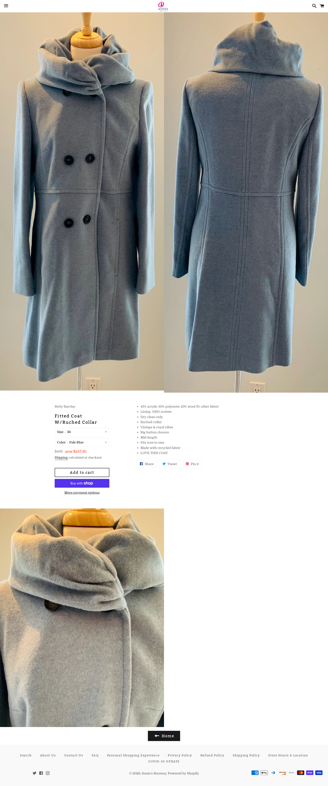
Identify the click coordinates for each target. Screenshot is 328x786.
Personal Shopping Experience (133, 755)
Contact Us (73, 755)
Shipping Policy (246, 755)
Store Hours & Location (288, 755)
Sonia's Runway (154, 773)
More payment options (82, 492)
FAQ (95, 755)
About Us (48, 755)
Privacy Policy (180, 755)
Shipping (61, 457)
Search (26, 755)
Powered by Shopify (183, 773)
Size (60, 432)
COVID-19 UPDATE (164, 761)
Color (61, 442)
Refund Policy (212, 755)
